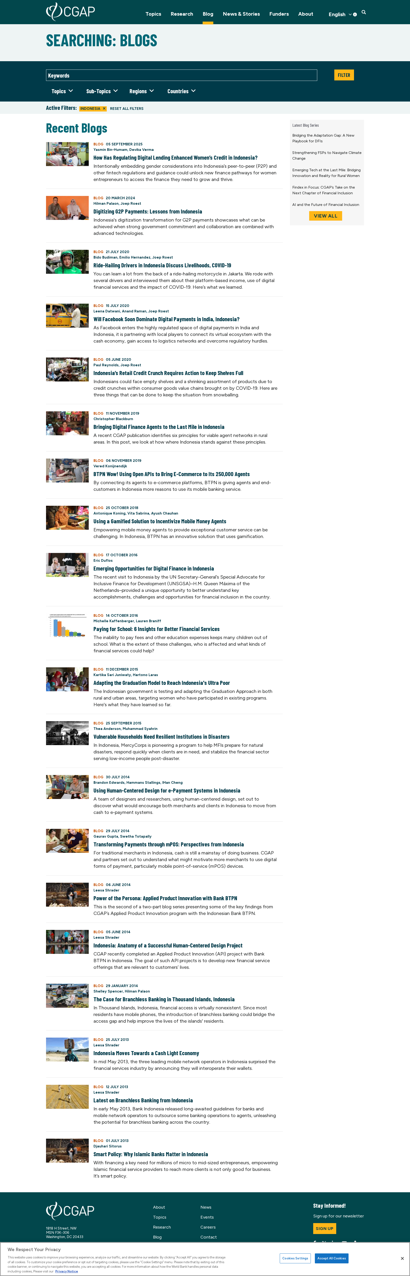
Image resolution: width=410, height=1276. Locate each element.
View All (325, 216)
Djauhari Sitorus (107, 1146)
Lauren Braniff (148, 621)
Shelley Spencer (108, 991)
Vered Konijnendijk (110, 466)
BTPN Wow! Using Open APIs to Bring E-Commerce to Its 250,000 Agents (171, 473)
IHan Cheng (172, 782)
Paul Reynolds (106, 365)
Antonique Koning (109, 513)
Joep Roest (131, 203)
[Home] (70, 11)
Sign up (325, 1228)
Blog (208, 14)
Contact (208, 1237)
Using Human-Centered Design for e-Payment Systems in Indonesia (166, 790)
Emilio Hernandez (134, 257)
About (305, 14)
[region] (205, 1259)
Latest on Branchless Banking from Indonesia (143, 1100)
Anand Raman (134, 311)
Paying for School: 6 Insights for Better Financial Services (156, 628)
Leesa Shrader (106, 890)
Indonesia (90, 109)
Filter (344, 75)
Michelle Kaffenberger (113, 621)
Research (182, 14)
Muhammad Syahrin (140, 729)
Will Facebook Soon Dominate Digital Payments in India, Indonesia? (166, 318)
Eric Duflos (103, 560)
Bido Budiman (105, 257)
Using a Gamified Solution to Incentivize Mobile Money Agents (159, 520)
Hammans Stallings (143, 782)
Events (207, 1217)
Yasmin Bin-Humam (110, 150)
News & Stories (241, 14)
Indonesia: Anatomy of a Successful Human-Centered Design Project (167, 945)
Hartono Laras (145, 675)
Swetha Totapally (136, 836)
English (337, 14)
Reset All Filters (127, 109)
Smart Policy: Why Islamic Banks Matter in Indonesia (150, 1153)
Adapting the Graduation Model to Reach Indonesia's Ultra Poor (161, 682)
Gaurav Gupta (105, 836)
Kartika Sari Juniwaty (112, 675)
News (205, 1207)
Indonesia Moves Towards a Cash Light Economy (146, 1052)
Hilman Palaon (106, 203)
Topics (153, 14)
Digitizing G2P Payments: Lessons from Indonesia (147, 211)
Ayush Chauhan (164, 513)
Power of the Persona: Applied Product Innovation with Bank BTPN (165, 897)
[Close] (402, 1258)
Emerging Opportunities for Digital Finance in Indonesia (153, 568)
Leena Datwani (106, 311)
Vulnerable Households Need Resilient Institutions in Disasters (161, 736)
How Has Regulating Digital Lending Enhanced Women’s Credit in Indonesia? (175, 157)
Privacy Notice (66, 1271)
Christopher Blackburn (113, 419)
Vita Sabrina (138, 513)
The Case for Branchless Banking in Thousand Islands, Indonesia (164, 998)
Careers (208, 1227)
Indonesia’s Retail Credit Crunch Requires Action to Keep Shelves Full (168, 372)
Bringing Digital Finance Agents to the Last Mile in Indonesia (158, 426)
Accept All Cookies (331, 1258)
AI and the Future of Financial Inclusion (325, 204)
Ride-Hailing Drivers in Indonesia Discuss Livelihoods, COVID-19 (162, 265)
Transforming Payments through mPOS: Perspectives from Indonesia (168, 844)
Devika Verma (141, 150)
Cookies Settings (295, 1258)
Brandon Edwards (109, 782)
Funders (279, 14)
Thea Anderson (107, 729)
